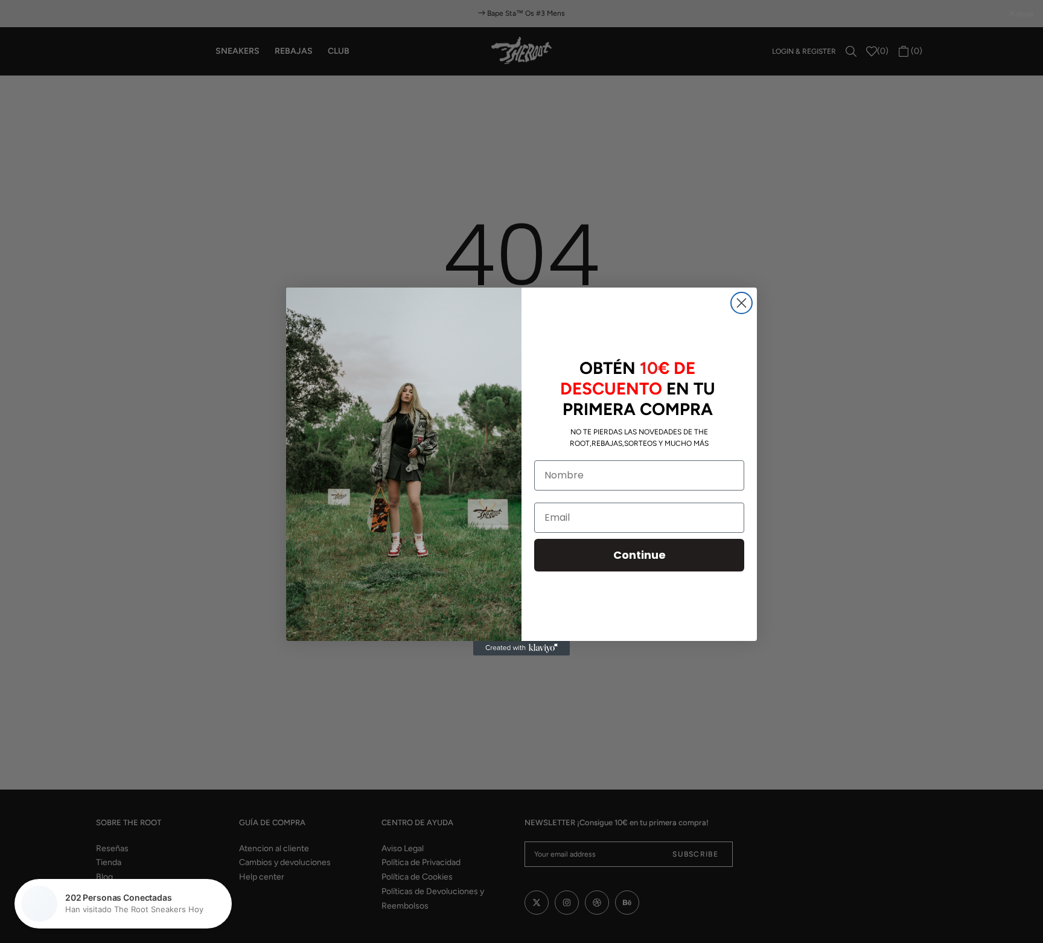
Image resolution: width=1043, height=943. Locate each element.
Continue (639, 554)
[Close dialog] (741, 303)
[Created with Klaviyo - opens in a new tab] (521, 648)
